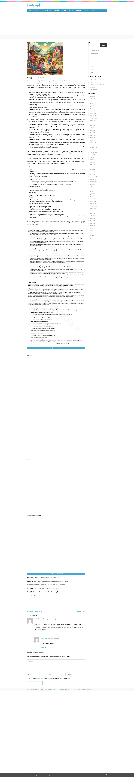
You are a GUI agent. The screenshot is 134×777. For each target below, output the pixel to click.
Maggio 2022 (93, 220)
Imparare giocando (46, 10)
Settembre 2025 (93, 123)
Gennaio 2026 (93, 113)
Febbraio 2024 (93, 169)
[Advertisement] (67, 24)
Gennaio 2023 (93, 201)
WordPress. (90, 689)
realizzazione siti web (54, 689)
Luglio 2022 (92, 216)
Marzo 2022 (92, 225)
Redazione (31, 81)
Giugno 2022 (92, 218)
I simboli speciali (93, 89)
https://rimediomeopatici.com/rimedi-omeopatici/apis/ (45, 577)
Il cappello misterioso (94, 82)
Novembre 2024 (93, 147)
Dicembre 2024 (93, 145)
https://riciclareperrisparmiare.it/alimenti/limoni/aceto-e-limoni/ (51, 581)
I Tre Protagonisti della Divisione (97, 84)
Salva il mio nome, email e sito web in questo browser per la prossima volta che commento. (52, 678)
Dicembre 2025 (93, 115)
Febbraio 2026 (93, 110)
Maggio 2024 (93, 162)
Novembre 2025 (93, 118)
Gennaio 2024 (93, 172)
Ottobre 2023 (93, 179)
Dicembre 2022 (93, 203)
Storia (86, 10)
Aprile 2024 (92, 164)
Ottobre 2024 (93, 150)
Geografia (56, 10)
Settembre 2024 (93, 152)
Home (67, 81)
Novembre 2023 (93, 176)
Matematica (79, 10)
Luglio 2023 (92, 186)
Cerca (89, 42)
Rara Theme (80, 689)
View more (68, 775)
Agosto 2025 (92, 125)
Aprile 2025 (92, 135)
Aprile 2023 (92, 194)
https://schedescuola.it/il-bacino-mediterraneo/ (46, 588)
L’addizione (92, 87)
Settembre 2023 (93, 181)
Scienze (71, 10)
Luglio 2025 (92, 128)
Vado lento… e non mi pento (34, 611)
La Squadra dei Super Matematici (97, 79)
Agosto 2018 (92, 238)
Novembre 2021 (93, 235)
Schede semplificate (33, 10)
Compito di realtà (31, 595)
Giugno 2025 (92, 130)
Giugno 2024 (92, 159)
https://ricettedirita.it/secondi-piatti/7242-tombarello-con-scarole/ (47, 584)
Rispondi (36, 633)
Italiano (64, 10)
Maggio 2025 (93, 132)
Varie (92, 10)
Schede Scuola (34, 5)
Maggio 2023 (92, 191)
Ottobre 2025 (93, 120)
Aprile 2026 (92, 106)
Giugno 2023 (92, 189)
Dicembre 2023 (93, 174)
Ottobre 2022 (93, 208)
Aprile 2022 (92, 223)
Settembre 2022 (93, 211)
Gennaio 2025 (93, 142)
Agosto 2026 (92, 96)
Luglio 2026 (92, 98)
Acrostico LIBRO (81, 611)
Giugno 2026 (92, 101)
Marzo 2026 (92, 108)
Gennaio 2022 (93, 230)
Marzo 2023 (92, 196)
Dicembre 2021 (93, 233)
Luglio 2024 (92, 157)
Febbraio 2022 (93, 228)
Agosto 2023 (92, 184)
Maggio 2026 (93, 103)
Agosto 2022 (92, 213)
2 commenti (77, 81)
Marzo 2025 (92, 137)
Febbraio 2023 (93, 198)
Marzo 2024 (92, 167)
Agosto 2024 (92, 154)
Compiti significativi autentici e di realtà (56, 81)
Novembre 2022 (93, 206)
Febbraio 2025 (93, 140)
